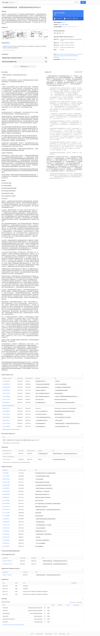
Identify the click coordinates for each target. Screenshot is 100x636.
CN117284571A (6, 506)
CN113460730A (6, 500)
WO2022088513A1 (7, 453)
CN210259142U (6, 534)
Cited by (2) (79, 54)
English (63, 22)
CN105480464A (6, 521)
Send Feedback (39, 633)
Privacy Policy (62, 633)
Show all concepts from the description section (13, 624)
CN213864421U (6, 402)
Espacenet (62, 59)
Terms (55, 633)
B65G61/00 (6, 46)
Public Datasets (48, 633)
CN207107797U (6, 393)
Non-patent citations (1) (70, 54)
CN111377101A (6, 399)
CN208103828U (6, 417)
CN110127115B (6, 524)
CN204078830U (6, 411)
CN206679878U (6, 390)
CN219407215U (6, 543)
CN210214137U (6, 537)
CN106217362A (6, 414)
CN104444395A (6, 494)
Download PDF (59, 18)
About (32, 633)
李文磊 (59, 24)
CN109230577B (6, 488)
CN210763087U (6, 491)
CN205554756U (6, 479)
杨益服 (66, 24)
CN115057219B (6, 459)
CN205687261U (6, 497)
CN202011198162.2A (7, 560)
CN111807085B (6, 515)
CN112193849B (6, 426)
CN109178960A (6, 396)
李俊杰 (63, 24)
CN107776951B (6, 476)
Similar (76, 18)
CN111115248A (6, 512)
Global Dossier (68, 59)
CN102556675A (6, 381)
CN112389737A (6, 528)
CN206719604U (6, 531)
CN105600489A (6, 387)
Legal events (56, 55)
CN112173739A (6, 423)
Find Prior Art (69, 18)
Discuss (74, 59)
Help (68, 633)
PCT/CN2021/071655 (7, 563)
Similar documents (64, 55)
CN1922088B (5, 473)
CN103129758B (6, 482)
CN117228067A (6, 546)
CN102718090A (6, 503)
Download (73, 602)
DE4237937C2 (6, 408)
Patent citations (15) (60, 54)
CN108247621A (6, 420)
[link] (25, 47)
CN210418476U (6, 540)
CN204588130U (6, 384)
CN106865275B (6, 485)
